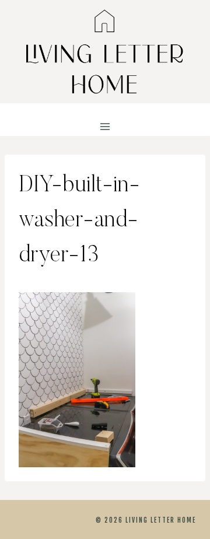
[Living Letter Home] (105, 51)
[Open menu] (105, 127)
